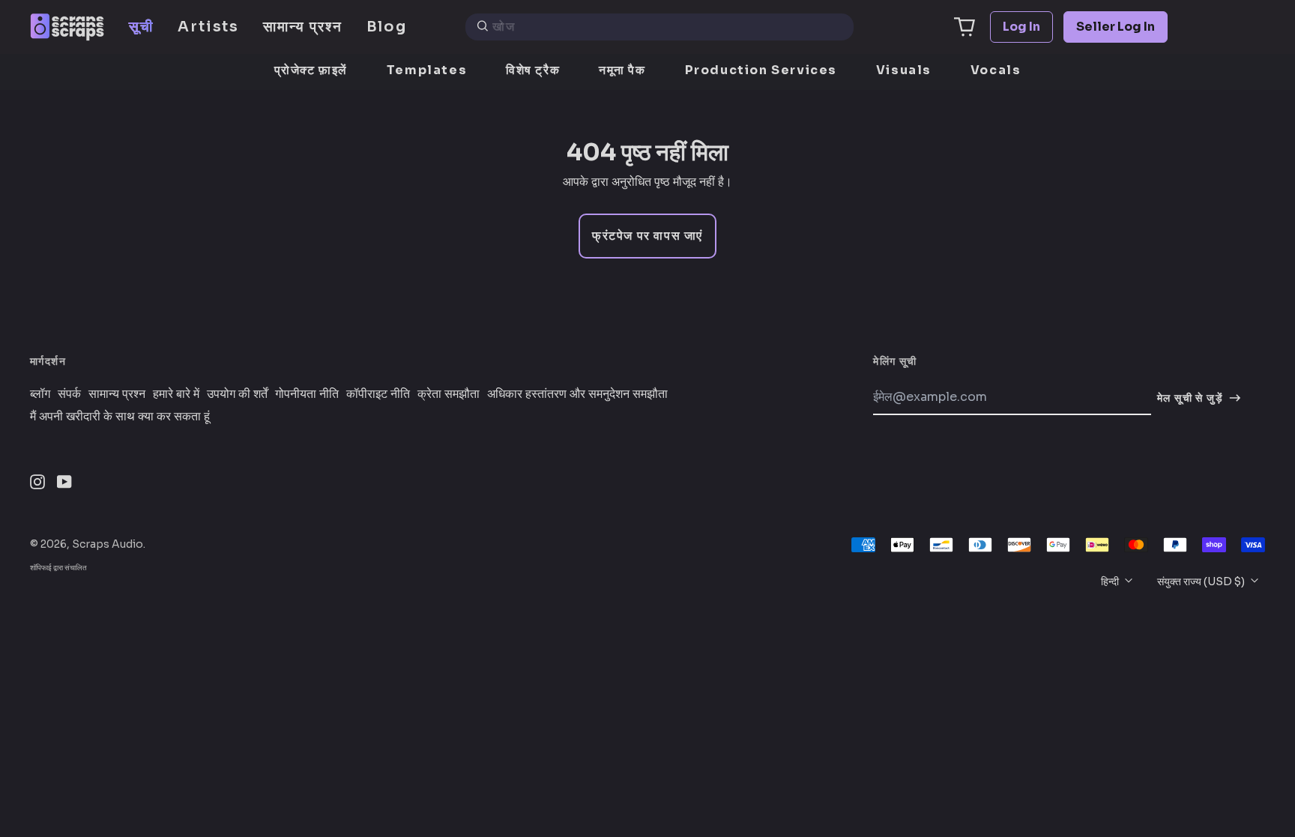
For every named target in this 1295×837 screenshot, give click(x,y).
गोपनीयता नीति (307, 394)
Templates (427, 70)
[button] (964, 26)
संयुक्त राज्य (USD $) (1202, 581)
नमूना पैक (622, 70)
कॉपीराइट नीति (378, 394)
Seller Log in (1115, 26)
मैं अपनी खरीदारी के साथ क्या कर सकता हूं (120, 416)
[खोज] (482, 27)
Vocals (996, 70)
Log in (1021, 26)
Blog (387, 26)
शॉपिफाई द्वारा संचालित (58, 567)
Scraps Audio (107, 544)
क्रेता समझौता (448, 394)
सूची (141, 26)
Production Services (761, 70)
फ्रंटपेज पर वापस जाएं (647, 236)
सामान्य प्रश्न (302, 26)
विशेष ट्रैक (533, 70)
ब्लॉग (40, 394)
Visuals (904, 70)
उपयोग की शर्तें (237, 394)
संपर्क (69, 394)
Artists (208, 26)
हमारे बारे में (176, 394)
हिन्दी (1111, 581)
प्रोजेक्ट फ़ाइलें (311, 70)
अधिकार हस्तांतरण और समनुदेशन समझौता (577, 394)
